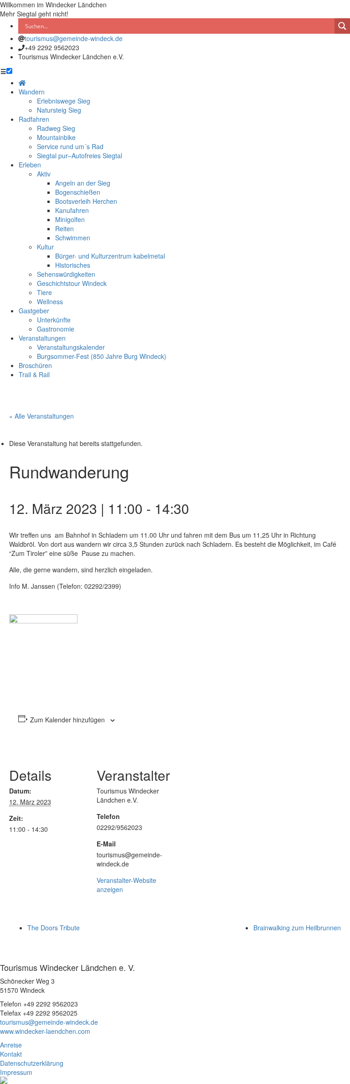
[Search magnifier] (342, 26)
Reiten (64, 228)
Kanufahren (72, 210)
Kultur (45, 246)
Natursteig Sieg (59, 109)
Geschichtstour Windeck (72, 283)
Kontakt (11, 1053)
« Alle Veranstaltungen (41, 415)
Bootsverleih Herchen (86, 201)
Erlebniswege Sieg (63, 100)
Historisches (72, 265)
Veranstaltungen (42, 337)
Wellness (50, 301)
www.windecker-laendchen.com (45, 1031)
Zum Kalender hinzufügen (67, 719)
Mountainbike (56, 137)
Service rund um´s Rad (70, 146)
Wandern (32, 91)
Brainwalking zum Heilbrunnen (297, 927)
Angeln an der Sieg (82, 182)
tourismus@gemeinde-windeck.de (74, 38)
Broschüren (35, 365)
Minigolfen (70, 219)
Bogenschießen (77, 192)
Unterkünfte (54, 319)
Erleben (30, 164)
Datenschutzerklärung (31, 1063)
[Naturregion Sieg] (3, 1079)
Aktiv (44, 173)
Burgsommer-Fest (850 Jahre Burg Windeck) (101, 356)
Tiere (44, 292)
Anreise (11, 1044)
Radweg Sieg (56, 128)
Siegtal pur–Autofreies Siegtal (79, 155)
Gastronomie (55, 328)
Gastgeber (34, 310)
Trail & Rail (34, 374)
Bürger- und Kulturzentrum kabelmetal (110, 255)
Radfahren (34, 119)
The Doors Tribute (53, 927)
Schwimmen (72, 237)
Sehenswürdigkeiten (66, 274)
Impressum (16, 1072)
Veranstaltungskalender (71, 347)
